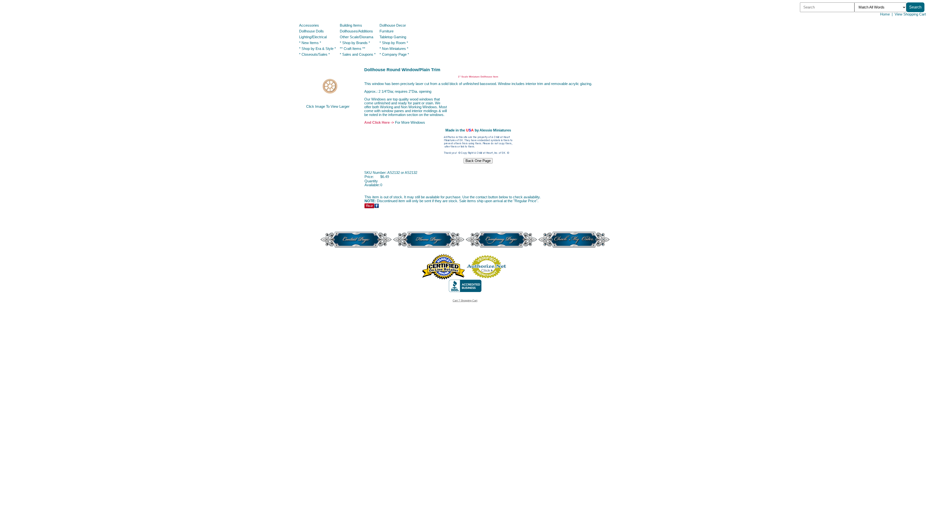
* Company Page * (394, 54)
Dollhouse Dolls (311, 31)
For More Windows (410, 122)
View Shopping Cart (910, 14)
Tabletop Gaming (393, 37)
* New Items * (310, 43)
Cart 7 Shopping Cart (465, 300)
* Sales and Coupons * (358, 54)
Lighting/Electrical (313, 37)
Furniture (387, 31)
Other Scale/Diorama (356, 37)
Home (885, 14)
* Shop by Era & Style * (317, 49)
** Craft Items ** (352, 49)
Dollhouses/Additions (356, 31)
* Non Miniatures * (394, 49)
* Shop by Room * (394, 43)
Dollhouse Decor (393, 25)
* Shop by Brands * (355, 43)
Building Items (351, 25)
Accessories (309, 25)
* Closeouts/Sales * (314, 54)
